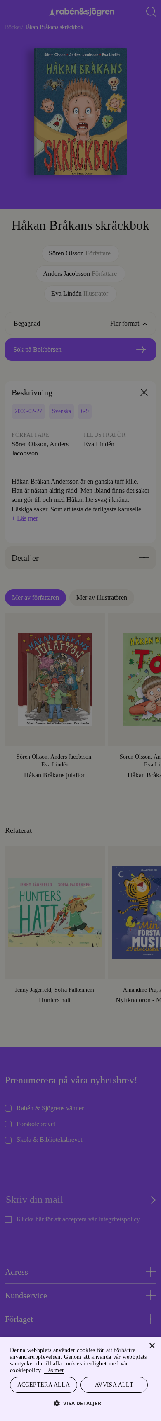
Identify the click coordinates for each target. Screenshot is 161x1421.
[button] (81, 1403)
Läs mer (81, 1369)
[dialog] (80, 710)
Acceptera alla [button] (43, 1384)
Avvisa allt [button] (114, 1384)
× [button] (152, 1345)
